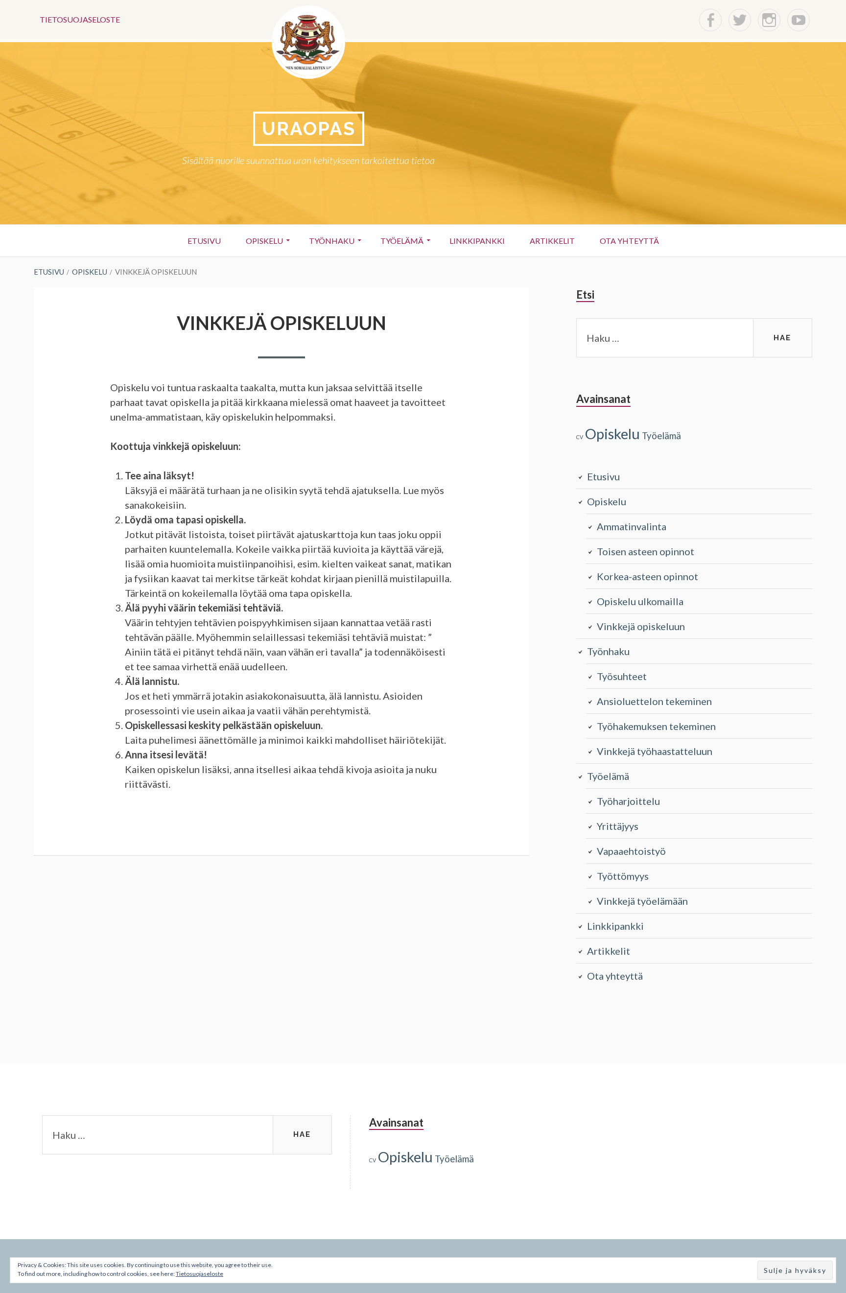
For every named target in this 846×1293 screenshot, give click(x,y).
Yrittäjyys (617, 826)
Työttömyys (623, 876)
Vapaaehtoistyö (631, 851)
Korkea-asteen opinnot (647, 576)
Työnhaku (331, 240)
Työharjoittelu (628, 801)
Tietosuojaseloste (80, 19)
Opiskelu (264, 240)
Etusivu (204, 240)
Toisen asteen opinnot (645, 551)
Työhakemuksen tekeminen (656, 726)
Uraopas (308, 129)
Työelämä (401, 240)
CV (579, 437)
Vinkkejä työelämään (642, 901)
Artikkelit (552, 240)
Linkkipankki (477, 240)
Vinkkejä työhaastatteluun (654, 751)
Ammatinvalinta (631, 526)
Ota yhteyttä (629, 240)
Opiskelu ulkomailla (640, 601)
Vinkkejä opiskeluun (641, 626)
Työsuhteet (622, 676)
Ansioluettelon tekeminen (654, 701)
